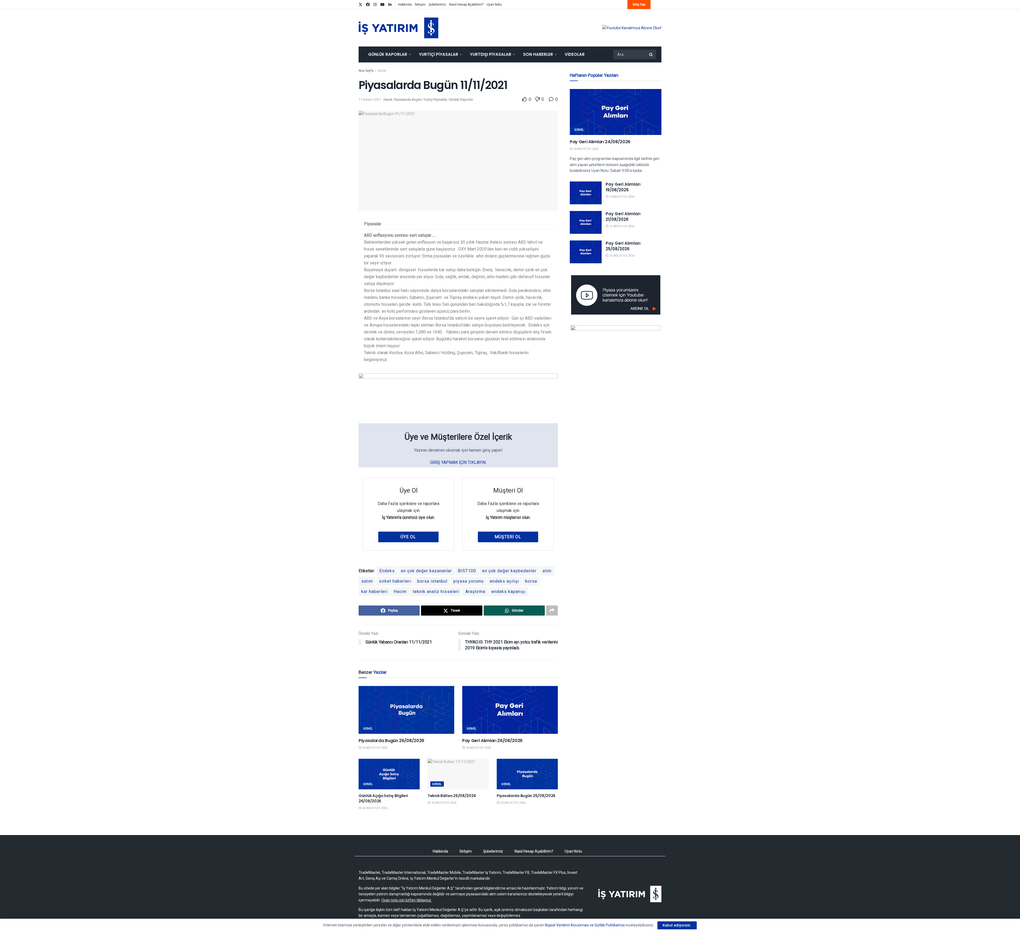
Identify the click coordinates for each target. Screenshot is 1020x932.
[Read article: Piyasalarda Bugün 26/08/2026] (406, 710)
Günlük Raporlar (387, 54)
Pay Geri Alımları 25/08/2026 (623, 246)
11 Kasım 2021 (370, 99)
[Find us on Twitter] (360, 4)
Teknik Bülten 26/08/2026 (452, 795)
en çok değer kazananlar (426, 570)
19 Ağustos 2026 (621, 196)
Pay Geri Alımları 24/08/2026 (600, 142)
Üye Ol (408, 536)
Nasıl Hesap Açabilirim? (466, 4)
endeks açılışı (504, 581)
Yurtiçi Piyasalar (438, 54)
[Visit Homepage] (398, 28)
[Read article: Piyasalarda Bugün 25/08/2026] (527, 774)
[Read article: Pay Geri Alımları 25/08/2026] (586, 251)
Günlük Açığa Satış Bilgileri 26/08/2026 (383, 798)
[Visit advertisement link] (631, 28)
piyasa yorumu (468, 581)
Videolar (575, 54)
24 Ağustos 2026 (585, 149)
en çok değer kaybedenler (509, 570)
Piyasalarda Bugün (408, 99)
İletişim (420, 4)
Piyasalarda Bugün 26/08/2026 (391, 741)
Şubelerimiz (437, 4)
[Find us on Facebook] (368, 4)
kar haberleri (374, 591)
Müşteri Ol (508, 536)
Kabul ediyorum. (677, 925)
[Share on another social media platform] (552, 610)
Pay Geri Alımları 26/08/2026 (492, 741)
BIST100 (467, 570)
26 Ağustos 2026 (374, 747)
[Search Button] (651, 54)
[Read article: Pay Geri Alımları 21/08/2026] (586, 222)
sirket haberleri (395, 581)
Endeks (387, 570)
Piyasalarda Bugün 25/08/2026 (526, 795)
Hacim (400, 591)
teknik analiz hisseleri (436, 591)
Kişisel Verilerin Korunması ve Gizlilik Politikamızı (585, 925)
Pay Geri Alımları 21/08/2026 (623, 216)
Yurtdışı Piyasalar (490, 54)
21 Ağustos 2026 (621, 226)
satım (367, 581)
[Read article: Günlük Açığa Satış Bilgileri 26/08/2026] (389, 774)
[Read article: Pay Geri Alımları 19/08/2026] (586, 192)
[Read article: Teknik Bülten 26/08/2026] (458, 774)
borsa (531, 581)
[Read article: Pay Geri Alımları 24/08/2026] (615, 112)
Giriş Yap (639, 4)
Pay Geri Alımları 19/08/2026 (623, 187)
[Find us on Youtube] (382, 4)
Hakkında (405, 4)
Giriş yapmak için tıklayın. (458, 462)
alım (547, 570)
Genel (382, 71)
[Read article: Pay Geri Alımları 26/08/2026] (510, 710)
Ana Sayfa (366, 71)
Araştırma (475, 591)
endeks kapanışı (508, 591)
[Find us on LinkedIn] (390, 4)
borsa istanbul (432, 581)
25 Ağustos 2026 (512, 802)
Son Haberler (538, 54)
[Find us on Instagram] (375, 4)
